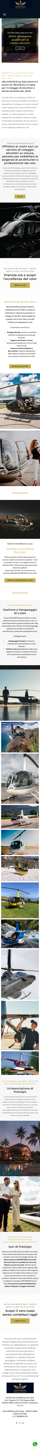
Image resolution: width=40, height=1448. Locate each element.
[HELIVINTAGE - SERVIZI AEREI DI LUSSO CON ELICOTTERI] (18, 5)
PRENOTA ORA (20, 285)
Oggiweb (20, 1405)
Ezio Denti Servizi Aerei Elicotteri (20, 33)
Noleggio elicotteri (20, 366)
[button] (15, 59)
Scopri (20, 48)
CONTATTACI (20, 1321)
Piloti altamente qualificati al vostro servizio (20, 40)
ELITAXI (20, 196)
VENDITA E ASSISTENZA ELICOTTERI (20, 580)
